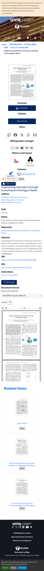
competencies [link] (25, 231)
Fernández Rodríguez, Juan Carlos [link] (14, 197)
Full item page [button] (9, 282)
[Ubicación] (31, 527)
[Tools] (40, 308)
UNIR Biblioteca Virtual (22, 533)
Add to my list (10, 183)
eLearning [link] (5, 231)
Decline (13, 568)
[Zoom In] (24, 308)
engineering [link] (14, 231)
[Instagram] (20, 527)
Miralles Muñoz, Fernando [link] (11, 203)
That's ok (5, 568)
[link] (22, 108)
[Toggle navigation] (41, 38)
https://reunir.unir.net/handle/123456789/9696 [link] (19, 260)
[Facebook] (13, 527)
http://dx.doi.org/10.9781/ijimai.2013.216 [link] (16, 268)
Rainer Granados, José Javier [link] (12, 200)
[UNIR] (22, 524)
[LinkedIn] (23, 527)
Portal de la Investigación (22, 540)
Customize (22, 568)
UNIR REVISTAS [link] (15, 44)
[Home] (22, 19)
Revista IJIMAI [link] (30, 44)
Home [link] (4, 44)
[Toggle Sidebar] (3, 308)
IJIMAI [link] (3, 233)
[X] (16, 527)
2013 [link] (6, 48)
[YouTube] (27, 527)
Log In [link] (7, 38)
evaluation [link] (35, 231)
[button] (41, 33)
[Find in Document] (6, 308)
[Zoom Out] (22, 308)
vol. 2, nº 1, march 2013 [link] (19, 48)
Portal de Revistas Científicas (22, 537)
